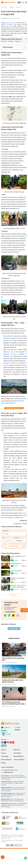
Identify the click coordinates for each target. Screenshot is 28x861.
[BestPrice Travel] (8, 2)
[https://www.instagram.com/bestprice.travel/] (8, 742)
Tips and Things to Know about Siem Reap (13, 659)
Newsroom (17, 750)
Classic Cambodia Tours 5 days (14, 338)
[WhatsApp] (10, 615)
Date (3, 537)
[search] (23, 2)
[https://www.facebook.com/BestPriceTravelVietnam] (2, 742)
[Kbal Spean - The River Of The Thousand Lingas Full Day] (5, 588)
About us (3, 750)
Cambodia (11, 7)
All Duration (19, 541)
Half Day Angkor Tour (16, 563)
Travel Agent (17, 753)
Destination (5, 530)
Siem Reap (18, 7)
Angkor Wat (9, 22)
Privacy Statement (6, 759)
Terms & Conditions (19, 759)
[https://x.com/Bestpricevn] (5, 742)
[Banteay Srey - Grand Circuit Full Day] (5, 580)
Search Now (15, 546)
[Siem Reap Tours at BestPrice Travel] (14, 408)
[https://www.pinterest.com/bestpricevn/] (10, 742)
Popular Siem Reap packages (10, 553)
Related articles (14, 638)
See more (13, 595)
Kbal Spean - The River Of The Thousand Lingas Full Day (18, 586)
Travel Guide (4, 7)
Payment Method (18, 756)
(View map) (7, 778)
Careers (3, 753)
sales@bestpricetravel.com (10, 770)
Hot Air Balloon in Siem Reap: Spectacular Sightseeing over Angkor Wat (13, 703)
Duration (17, 537)
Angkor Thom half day (16, 570)
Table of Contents (8, 47)
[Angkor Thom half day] (5, 573)
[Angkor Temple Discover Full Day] (5, 558)
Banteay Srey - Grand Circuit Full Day (18, 578)
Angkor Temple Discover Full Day (18, 557)
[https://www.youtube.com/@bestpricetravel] (13, 742)
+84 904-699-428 (10, 612)
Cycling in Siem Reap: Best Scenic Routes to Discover (12, 681)
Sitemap (3, 763)
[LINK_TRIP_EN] (19, 2)
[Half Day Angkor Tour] (5, 566)
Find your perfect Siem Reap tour (11, 526)
